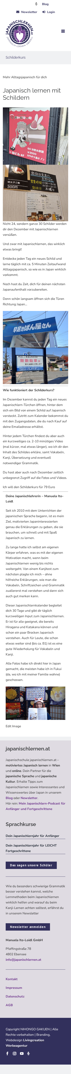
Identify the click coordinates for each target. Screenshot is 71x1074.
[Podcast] (28, 1053)
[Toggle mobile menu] (63, 31)
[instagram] (14, 1053)
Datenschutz (15, 996)
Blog (45, 4)
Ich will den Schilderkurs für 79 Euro (29, 487)
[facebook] (7, 1053)
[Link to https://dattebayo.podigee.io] (36, 3)
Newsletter (29, 798)
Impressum (14, 988)
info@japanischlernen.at (23, 960)
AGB (9, 1005)
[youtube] (21, 1053)
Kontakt (12, 979)
